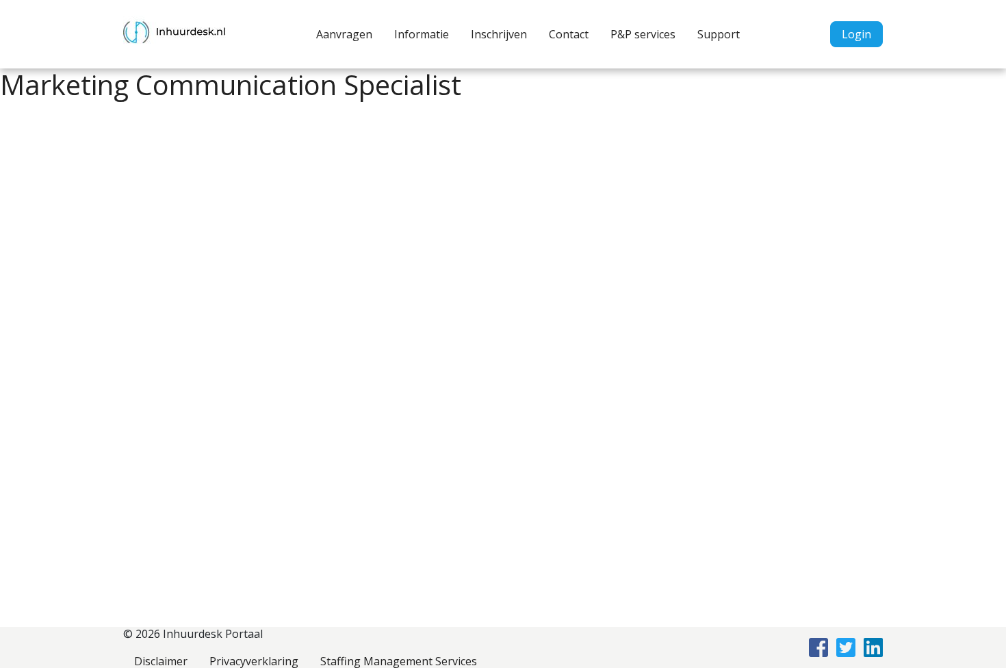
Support (718, 34)
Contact (569, 34)
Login (856, 34)
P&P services (642, 34)
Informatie (421, 34)
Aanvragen (344, 34)
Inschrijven (499, 34)
